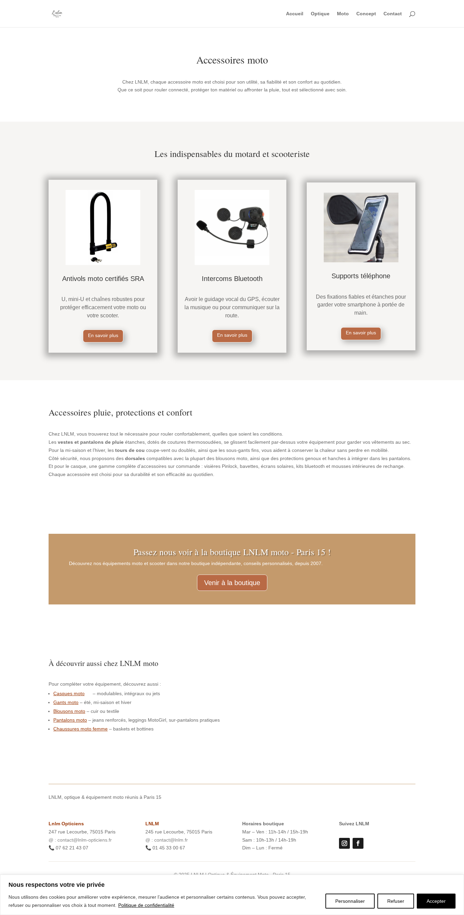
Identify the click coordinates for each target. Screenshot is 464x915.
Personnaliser (350, 901)
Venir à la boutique (232, 582)
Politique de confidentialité (146, 905)
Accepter (436, 901)
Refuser (395, 901)
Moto (343, 13)
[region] (232, 895)
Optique (320, 13)
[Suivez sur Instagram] (344, 843)
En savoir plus (103, 335)
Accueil (294, 13)
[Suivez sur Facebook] (358, 843)
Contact (392, 13)
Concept (366, 13)
